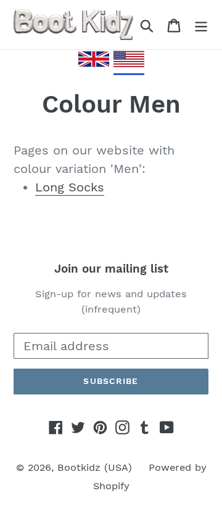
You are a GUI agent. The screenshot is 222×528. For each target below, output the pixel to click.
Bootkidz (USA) (94, 467)
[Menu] (201, 24)
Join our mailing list (111, 269)
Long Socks (69, 187)
